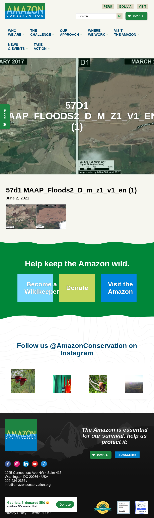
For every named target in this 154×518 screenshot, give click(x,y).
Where (96, 33)
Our (69, 33)
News (16, 47)
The (40, 33)
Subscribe (127, 454)
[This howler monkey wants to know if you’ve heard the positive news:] (101, 387)
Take (40, 47)
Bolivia (125, 6)
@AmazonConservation (88, 345)
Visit (142, 6)
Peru (108, 6)
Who (14, 33)
